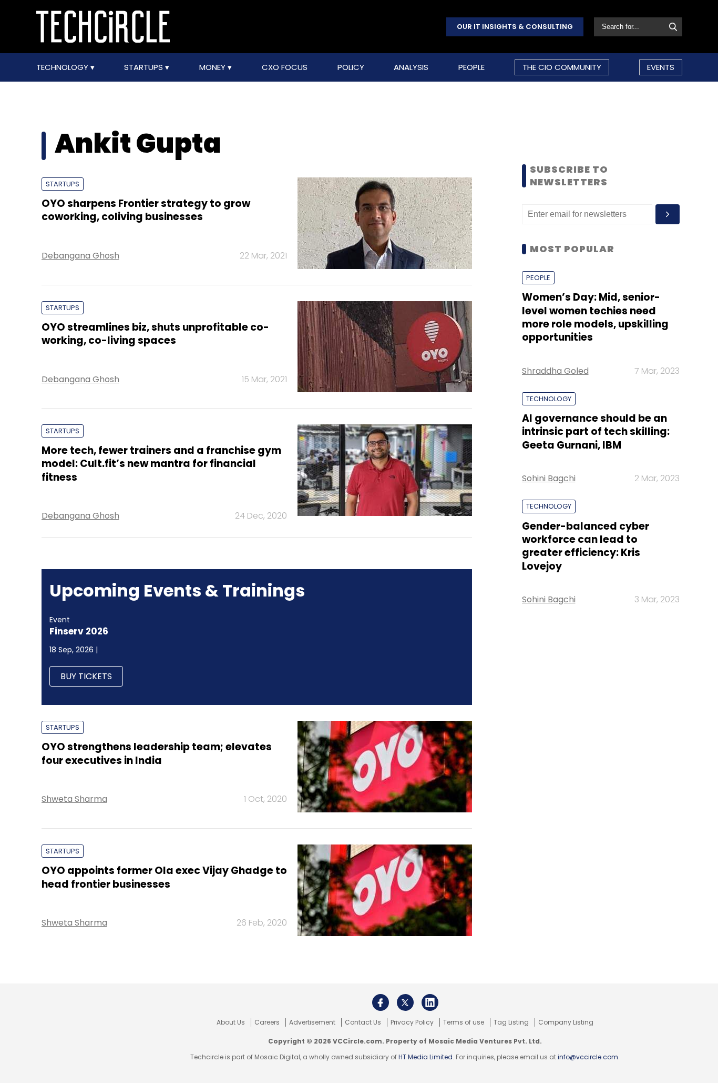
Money (213, 67)
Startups (144, 67)
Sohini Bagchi (549, 478)
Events (660, 67)
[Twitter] (405, 1002)
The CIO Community (561, 67)
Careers (267, 1022)
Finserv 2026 (78, 631)
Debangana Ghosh (80, 256)
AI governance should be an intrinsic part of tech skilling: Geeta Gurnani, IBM (596, 431)
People (471, 67)
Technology (63, 67)
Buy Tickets (86, 676)
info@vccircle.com (588, 1056)
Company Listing (565, 1022)
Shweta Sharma (74, 799)
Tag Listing (511, 1022)
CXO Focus (284, 67)
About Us (231, 1022)
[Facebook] (380, 1002)
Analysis (411, 67)
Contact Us (363, 1022)
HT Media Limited (425, 1056)
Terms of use (463, 1022)
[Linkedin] (430, 1002)
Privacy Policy (412, 1022)
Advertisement (312, 1022)
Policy (350, 67)
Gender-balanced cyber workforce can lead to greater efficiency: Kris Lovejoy (585, 546)
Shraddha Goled (555, 371)
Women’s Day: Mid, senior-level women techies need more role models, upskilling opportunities (595, 317)
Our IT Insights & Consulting (515, 27)
